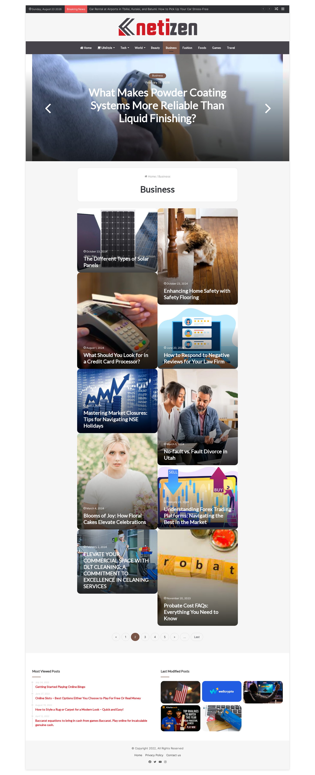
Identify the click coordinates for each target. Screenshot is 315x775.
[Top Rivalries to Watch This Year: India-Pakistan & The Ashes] (180, 718)
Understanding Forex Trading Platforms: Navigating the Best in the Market (197, 515)
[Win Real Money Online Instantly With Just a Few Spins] (263, 692)
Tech (123, 47)
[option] (157, 107)
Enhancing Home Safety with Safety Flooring (197, 294)
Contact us (173, 755)
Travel (231, 47)
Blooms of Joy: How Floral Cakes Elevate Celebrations (115, 518)
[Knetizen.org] (157, 27)
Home (87, 47)
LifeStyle (106, 47)
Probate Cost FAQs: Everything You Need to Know (191, 611)
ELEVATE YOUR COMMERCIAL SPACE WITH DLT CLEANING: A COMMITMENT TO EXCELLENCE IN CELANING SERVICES (116, 570)
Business (171, 47)
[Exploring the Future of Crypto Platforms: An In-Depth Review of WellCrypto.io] (222, 691)
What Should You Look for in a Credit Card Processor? (116, 358)
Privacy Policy (154, 755)
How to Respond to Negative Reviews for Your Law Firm (197, 358)
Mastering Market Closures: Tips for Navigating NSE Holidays (115, 419)
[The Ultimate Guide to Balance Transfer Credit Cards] (222, 718)
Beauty (155, 47)
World (139, 47)
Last (197, 637)
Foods (202, 47)
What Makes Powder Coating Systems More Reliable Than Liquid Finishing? (157, 105)
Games (216, 47)
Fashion (187, 47)
